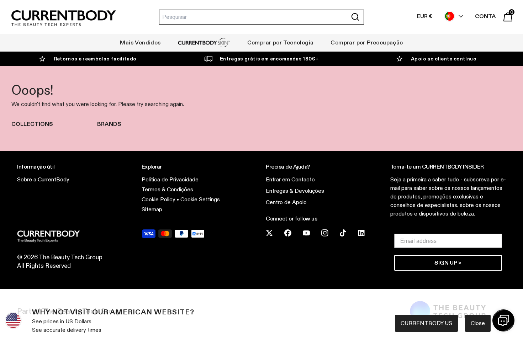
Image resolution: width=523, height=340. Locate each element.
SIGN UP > (447, 262)
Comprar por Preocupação (367, 42)
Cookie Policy (158, 199)
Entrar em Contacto (290, 179)
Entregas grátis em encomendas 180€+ (269, 58)
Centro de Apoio (286, 202)
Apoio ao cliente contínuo (443, 58)
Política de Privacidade (170, 179)
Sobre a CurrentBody (43, 179)
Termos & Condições (167, 189)
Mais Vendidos (140, 42)
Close (478, 323)
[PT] (452, 16)
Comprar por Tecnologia (280, 42)
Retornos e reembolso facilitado (95, 58)
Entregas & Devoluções (295, 190)
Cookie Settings (200, 199)
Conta (485, 16)
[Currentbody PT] (63, 18)
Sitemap (152, 209)
